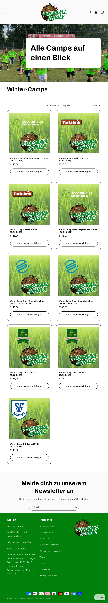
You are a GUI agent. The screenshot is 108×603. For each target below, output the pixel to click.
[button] (6, 12)
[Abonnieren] (76, 507)
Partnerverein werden (50, 551)
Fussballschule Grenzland (24, 599)
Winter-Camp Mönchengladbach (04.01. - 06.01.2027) (78, 231)
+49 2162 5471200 (16, 548)
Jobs (42, 563)
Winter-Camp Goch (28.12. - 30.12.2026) (23, 373)
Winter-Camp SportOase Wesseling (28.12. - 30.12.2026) (27, 302)
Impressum (45, 539)
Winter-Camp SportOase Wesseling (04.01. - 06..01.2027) (76, 302)
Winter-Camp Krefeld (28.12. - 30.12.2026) (73, 159)
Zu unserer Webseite (49, 545)
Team (42, 557)
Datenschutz (45, 570)
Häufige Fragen (47, 532)
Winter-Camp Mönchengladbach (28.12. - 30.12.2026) (29, 159)
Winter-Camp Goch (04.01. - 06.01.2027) (72, 373)
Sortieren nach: (52, 106)
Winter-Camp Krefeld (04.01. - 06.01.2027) (24, 231)
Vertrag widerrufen (48, 576)
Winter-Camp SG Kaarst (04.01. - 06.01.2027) (25, 445)
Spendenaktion (47, 526)
